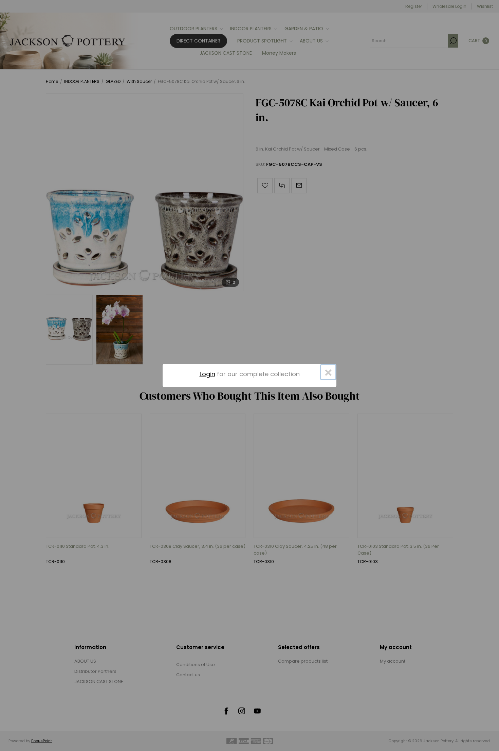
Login (207, 374)
